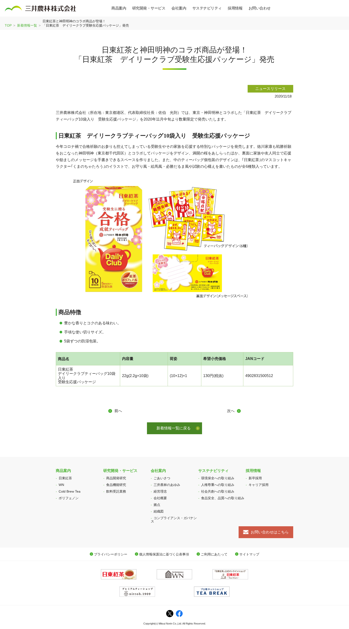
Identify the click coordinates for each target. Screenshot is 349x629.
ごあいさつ (162, 478)
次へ (231, 411)
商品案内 (63, 471)
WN (61, 485)
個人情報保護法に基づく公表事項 (164, 554)
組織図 (159, 511)
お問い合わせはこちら (270, 532)
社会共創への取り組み (217, 491)
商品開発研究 (116, 478)
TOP (8, 25)
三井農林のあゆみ (167, 485)
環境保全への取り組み (217, 478)
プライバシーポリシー (110, 554)
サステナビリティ (213, 471)
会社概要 (160, 498)
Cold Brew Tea (69, 491)
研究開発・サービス (120, 471)
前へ (118, 411)
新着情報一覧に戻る (173, 428)
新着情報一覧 (27, 25)
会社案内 (158, 471)
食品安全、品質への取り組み (222, 498)
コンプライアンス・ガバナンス (174, 519)
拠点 (157, 505)
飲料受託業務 (116, 491)
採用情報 (253, 471)
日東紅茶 (65, 478)
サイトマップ (249, 554)
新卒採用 (255, 478)
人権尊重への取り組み (217, 485)
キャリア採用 (259, 485)
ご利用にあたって (214, 554)
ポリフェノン (69, 498)
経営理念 (160, 491)
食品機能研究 (116, 485)
